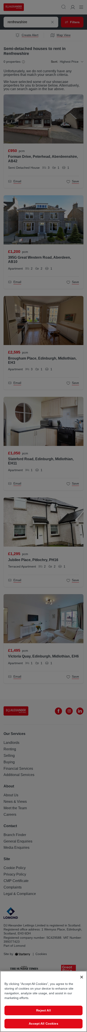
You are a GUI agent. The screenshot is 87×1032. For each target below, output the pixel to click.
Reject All (43, 1010)
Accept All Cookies (43, 1023)
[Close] (82, 977)
